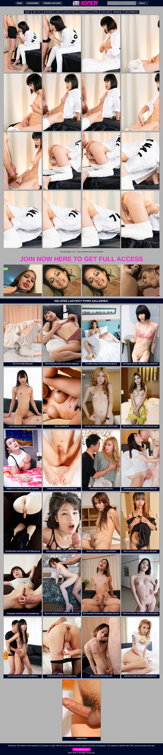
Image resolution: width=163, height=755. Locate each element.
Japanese (117, 12)
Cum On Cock (69, 12)
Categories (32, 3)
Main (19, 3)
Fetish (95, 12)
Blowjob (48, 12)
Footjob (105, 12)
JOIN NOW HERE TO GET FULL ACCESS (81, 258)
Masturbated (131, 12)
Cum (57, 12)
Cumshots (83, 12)
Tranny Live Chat (52, 3)
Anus (27, 12)
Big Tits (37, 12)
